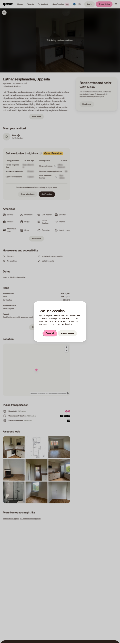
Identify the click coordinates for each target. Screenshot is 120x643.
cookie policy (67, 324)
